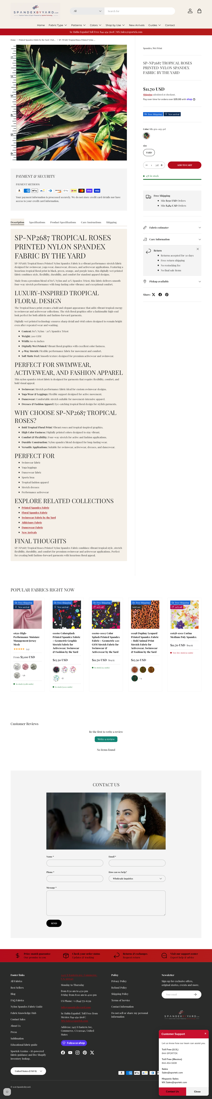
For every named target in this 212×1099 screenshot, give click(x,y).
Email (111, 856)
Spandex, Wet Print (152, 48)
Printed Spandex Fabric (35, 507)
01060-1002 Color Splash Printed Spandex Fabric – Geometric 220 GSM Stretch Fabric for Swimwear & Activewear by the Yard (106, 643)
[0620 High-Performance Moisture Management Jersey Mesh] (27, 615)
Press (14, 1032)
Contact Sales (18, 1019)
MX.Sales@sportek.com (74, 1020)
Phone (49, 872)
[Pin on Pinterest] (166, 294)
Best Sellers (17, 987)
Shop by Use (113, 25)
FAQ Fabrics (17, 1000)
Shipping (147, 94)
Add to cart (184, 165)
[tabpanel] (69, 395)
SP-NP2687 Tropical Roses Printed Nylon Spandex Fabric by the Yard (77, 40)
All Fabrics (16, 981)
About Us (16, 1025)
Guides (152, 25)
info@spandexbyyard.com (76, 1007)
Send (54, 923)
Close (197, 1091)
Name (49, 856)
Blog (13, 993)
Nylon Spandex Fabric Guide (27, 1006)
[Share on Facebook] (160, 294)
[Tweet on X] (153, 294)
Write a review (106, 739)
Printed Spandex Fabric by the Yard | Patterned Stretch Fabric (37, 40)
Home (41, 25)
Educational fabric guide (24, 1044)
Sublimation (17, 1038)
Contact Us (172, 1091)
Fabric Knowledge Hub (23, 1013)
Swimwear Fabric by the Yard (39, 517)
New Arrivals (136, 25)
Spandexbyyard (23, 1087)
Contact (170, 25)
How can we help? (118, 872)
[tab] (17, 222)
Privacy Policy (119, 981)
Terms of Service (120, 1000)
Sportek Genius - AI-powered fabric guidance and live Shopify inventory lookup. (28, 1054)
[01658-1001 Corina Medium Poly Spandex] (184, 615)
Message (50, 887)
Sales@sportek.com (172, 1072)
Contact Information (122, 1006)
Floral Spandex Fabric (34, 512)
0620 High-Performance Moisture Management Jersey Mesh (26, 639)
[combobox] (122, 11)
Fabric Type (56, 25)
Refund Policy (119, 987)
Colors (94, 25)
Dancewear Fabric (32, 527)
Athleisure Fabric (32, 522)
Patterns (76, 25)
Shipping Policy (120, 993)
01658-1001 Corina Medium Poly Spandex (183, 635)
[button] (199, 11)
